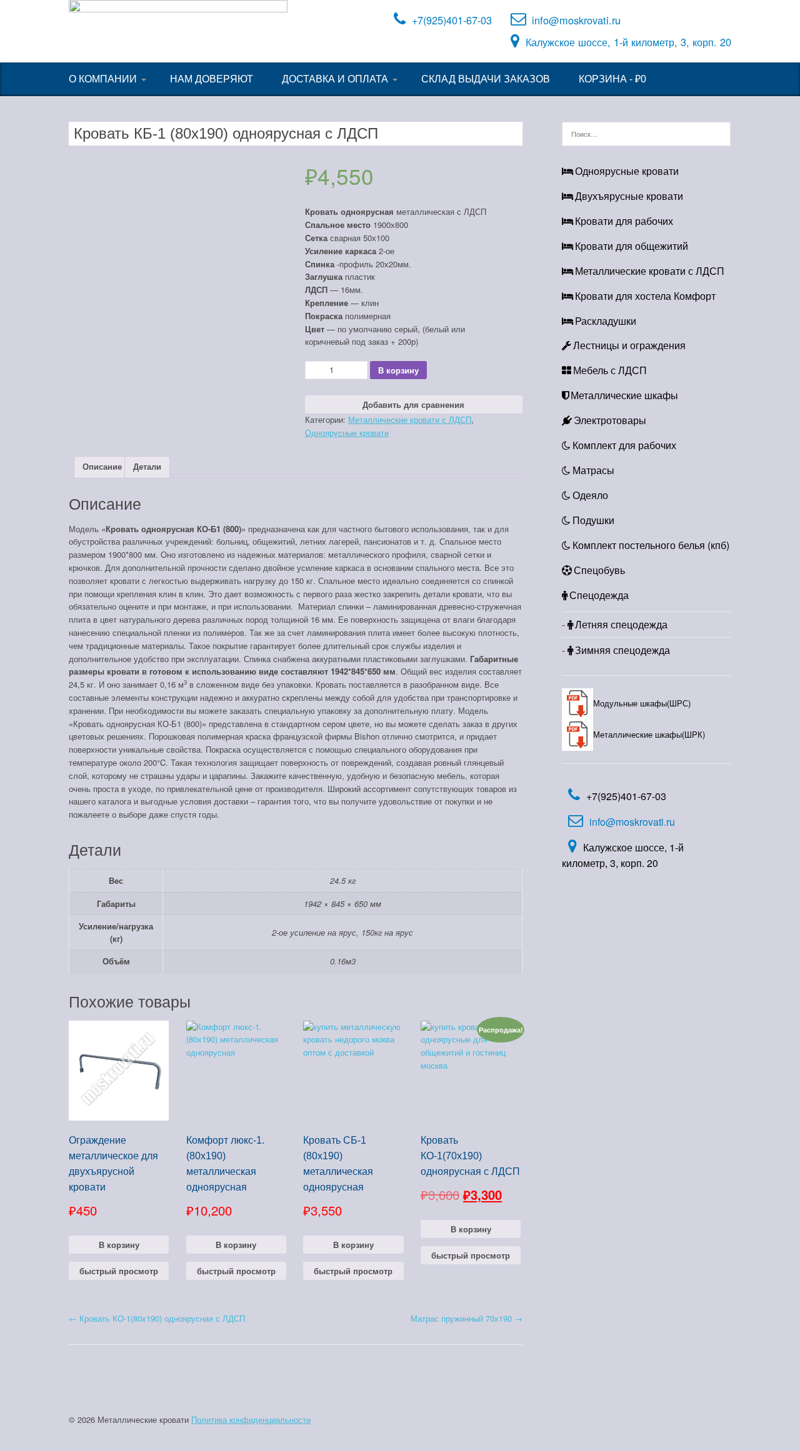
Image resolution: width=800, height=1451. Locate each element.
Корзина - (612, 79)
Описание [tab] (102, 466)
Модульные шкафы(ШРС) (642, 703)
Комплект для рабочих (624, 445)
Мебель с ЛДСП (610, 370)
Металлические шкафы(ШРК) (649, 734)
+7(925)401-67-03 (452, 19)
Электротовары (610, 420)
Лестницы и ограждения (629, 345)
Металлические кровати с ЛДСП (409, 419)
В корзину (398, 370)
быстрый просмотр (118, 1271)
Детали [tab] (147, 466)
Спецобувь (599, 570)
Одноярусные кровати (347, 432)
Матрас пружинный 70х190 (466, 1318)
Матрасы (593, 470)
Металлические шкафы (624, 395)
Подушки (593, 520)
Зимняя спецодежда (622, 650)
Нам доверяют (211, 79)
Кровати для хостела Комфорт (645, 296)
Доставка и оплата (335, 79)
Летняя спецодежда (621, 624)
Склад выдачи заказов (485, 79)
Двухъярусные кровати (629, 196)
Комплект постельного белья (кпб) (650, 545)
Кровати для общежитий (631, 246)
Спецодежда (599, 595)
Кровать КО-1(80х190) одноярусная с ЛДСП (157, 1318)
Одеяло (590, 495)
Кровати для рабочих (624, 221)
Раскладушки (605, 321)
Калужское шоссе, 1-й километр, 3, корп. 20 (628, 41)
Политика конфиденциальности (251, 1419)
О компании (103, 79)
